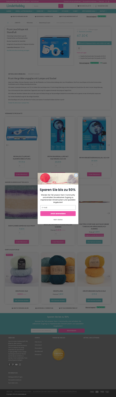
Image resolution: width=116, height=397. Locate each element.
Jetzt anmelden (58, 213)
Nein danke (58, 219)
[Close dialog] (76, 175)
